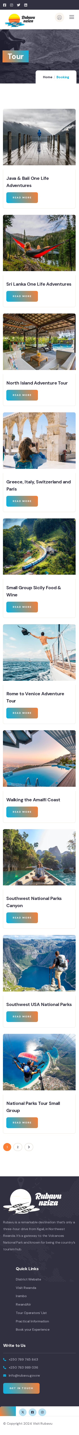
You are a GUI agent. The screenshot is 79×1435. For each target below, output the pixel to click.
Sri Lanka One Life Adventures (38, 284)
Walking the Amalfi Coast (33, 800)
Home (47, 77)
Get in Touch (21, 1388)
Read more (22, 197)
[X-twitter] (23, 1412)
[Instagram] (42, 1412)
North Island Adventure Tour (37, 383)
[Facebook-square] (32, 1412)
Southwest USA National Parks (39, 1004)
